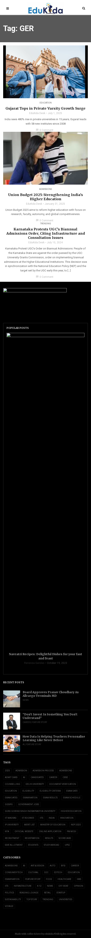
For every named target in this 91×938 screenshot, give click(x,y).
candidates (37, 777)
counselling (12, 784)
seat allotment (14, 845)
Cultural (33, 872)
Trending (45, 223)
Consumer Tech (14, 872)
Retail (47, 893)
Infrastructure (23, 886)
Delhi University (35, 784)
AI (24, 744)
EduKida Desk (37, 113)
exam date (72, 791)
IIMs (79, 879)
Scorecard (65, 838)
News (26, 700)
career (53, 777)
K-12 (39, 886)
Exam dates (11, 797)
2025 (7, 770)
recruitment (12, 838)
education (11, 791)
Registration (32, 838)
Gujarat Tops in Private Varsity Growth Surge (45, 108)
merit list (29, 825)
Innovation (66, 818)
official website (24, 831)
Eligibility (28, 791)
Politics (9, 893)
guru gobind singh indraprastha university (30, 811)
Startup (61, 893)
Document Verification (62, 784)
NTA (7, 831)
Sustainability (13, 899)
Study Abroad (51, 845)
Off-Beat (63, 886)
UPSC (67, 845)
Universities (65, 899)
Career (27, 722)
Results (49, 838)
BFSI (63, 865)
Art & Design (37, 865)
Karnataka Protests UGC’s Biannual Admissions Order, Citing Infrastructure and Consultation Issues (45, 233)
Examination (30, 797)
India (52, 818)
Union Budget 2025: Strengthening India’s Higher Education (45, 197)
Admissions (45, 189)
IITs (41, 818)
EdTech (58, 872)
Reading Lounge (29, 893)
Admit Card (11, 777)
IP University (12, 825)
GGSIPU (9, 804)
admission (21, 770)
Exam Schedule (71, 797)
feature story (39, 722)
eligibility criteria (50, 791)
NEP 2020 (76, 825)
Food (49, 879)
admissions (65, 770)
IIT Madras (10, 818)
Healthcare (64, 879)
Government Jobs (28, 804)
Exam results (50, 797)
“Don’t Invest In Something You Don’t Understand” (50, 716)
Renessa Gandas (34, 663)
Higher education (71, 811)
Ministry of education (52, 825)
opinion (78, 886)
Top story (31, 899)
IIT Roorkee (28, 818)
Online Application (50, 831)
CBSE (65, 777)
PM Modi (71, 831)
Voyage (9, 906)
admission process (43, 770)
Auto (52, 865)
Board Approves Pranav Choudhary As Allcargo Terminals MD (51, 694)
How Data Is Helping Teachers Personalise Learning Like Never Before (54, 738)
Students (33, 845)
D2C (46, 872)
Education (46, 103)
